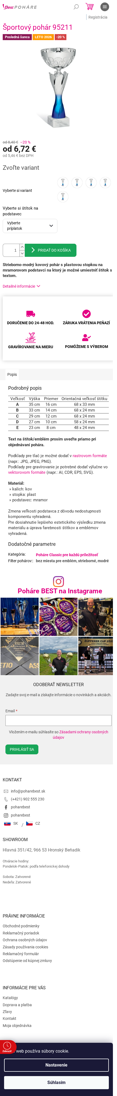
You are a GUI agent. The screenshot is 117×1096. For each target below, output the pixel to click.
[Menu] (104, 6)
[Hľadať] (76, 6)
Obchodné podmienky (21, 926)
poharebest (20, 807)
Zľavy (7, 1011)
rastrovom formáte (90, 455)
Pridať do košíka (54, 250)
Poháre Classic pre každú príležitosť (67, 555)
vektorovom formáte (26, 472)
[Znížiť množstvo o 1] (22, 253)
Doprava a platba (17, 1005)
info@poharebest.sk (28, 791)
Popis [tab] (12, 374)
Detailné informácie (19, 286)
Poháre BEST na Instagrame (60, 591)
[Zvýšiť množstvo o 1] (22, 247)
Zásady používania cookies (25, 947)
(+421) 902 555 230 (27, 799)
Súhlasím (56, 1082)
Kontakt (9, 1018)
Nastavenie (56, 1065)
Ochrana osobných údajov (25, 940)
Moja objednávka (17, 1025)
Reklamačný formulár (21, 954)
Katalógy (10, 998)
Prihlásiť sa (22, 749)
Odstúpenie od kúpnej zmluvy (27, 960)
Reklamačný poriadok (21, 933)
